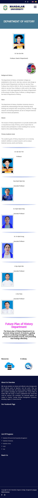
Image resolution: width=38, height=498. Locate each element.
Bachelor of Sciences (8, 441)
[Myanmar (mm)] (36, 1)
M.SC (4, 446)
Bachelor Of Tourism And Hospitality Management (15, 438)
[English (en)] (33, 1)
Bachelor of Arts (7, 444)
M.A (4, 449)
